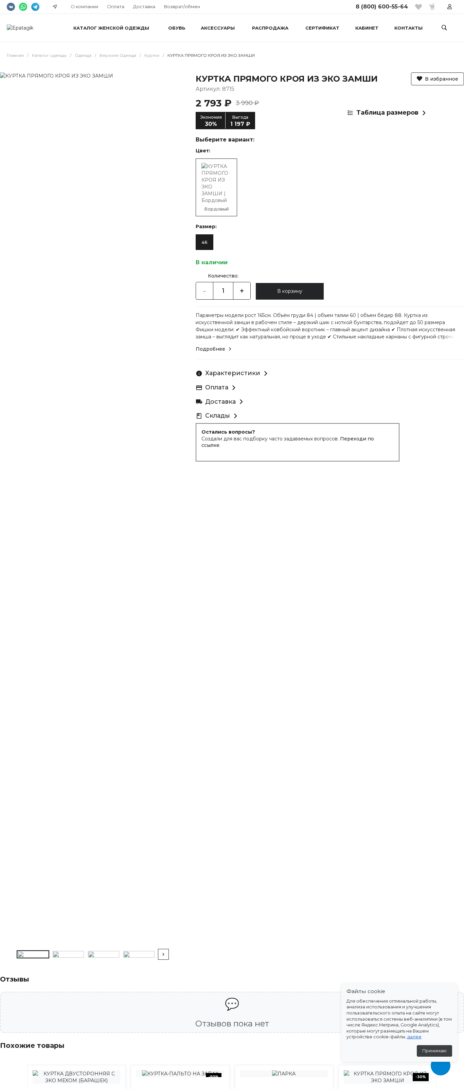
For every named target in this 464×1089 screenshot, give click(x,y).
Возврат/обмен (182, 6)
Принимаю (434, 1050)
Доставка (144, 6)
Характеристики (232, 373)
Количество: (223, 276)
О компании (84, 6)
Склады (217, 415)
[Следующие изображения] (163, 954)
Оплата (115, 6)
